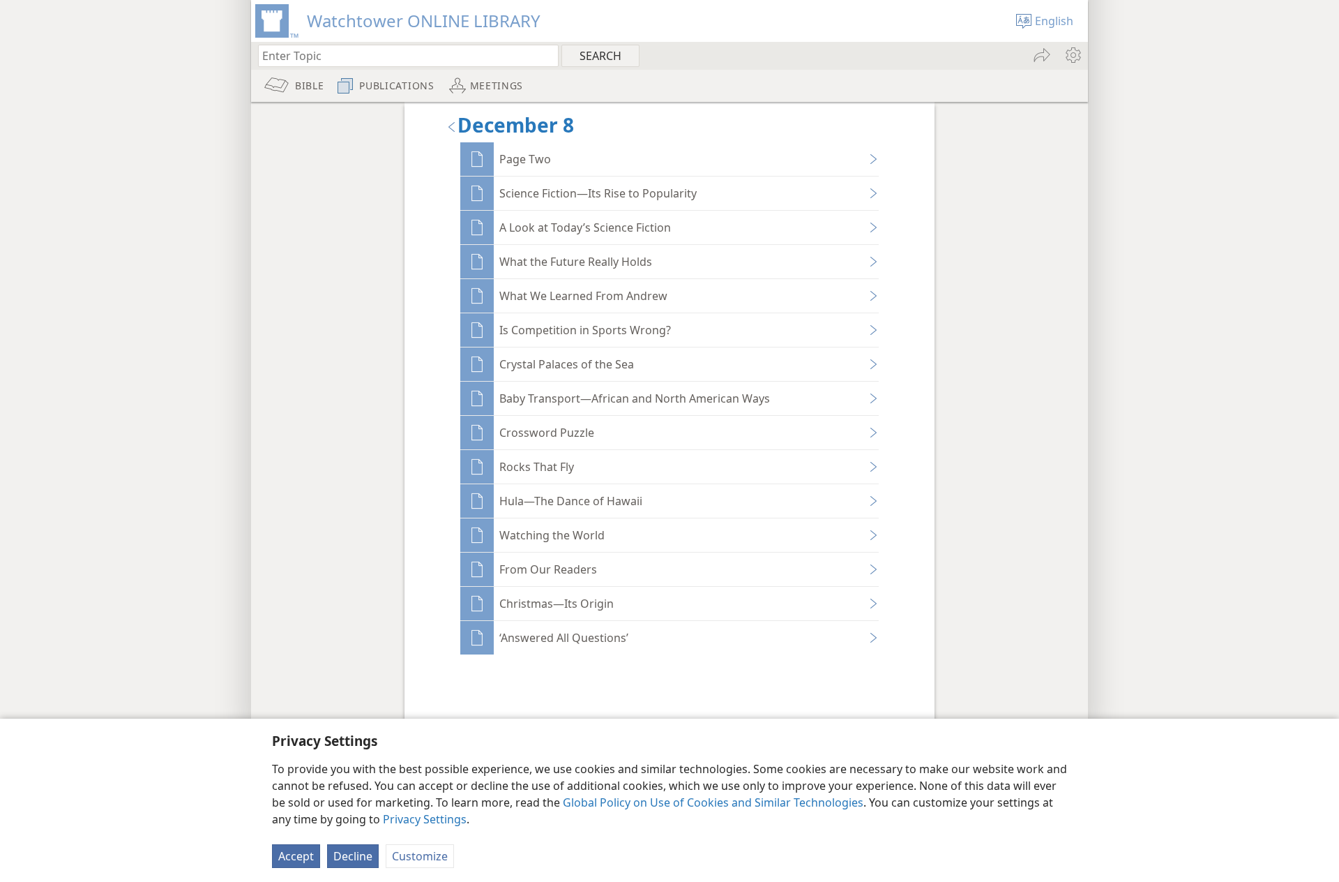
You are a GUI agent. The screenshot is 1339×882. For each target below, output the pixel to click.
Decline (352, 856)
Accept (296, 856)
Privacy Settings (425, 819)
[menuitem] (1072, 55)
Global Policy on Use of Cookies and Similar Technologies (713, 802)
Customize (420, 856)
